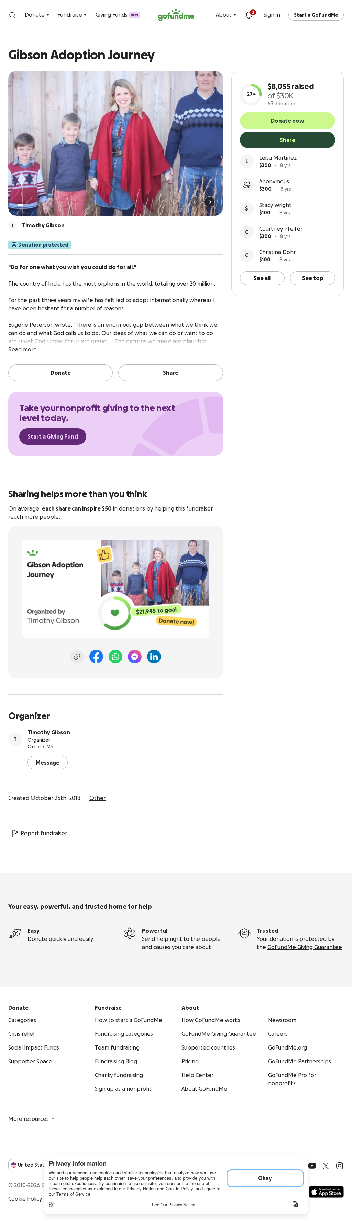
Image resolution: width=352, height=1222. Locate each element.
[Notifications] (248, 15)
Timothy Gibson (49, 732)
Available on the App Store (326, 1192)
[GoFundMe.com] (176, 15)
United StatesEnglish (44, 1165)
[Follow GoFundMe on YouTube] (312, 1166)
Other (97, 798)
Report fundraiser (44, 833)
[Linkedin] (154, 656)
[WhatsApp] (115, 656)
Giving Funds (117, 15)
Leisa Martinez (278, 158)
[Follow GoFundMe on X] (326, 1166)
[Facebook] (96, 656)
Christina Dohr (277, 252)
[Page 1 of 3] (20, 205)
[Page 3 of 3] (32, 205)
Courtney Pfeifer (280, 229)
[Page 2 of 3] (27, 205)
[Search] (12, 15)
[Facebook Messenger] (135, 656)
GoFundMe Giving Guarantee (304, 947)
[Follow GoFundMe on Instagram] (339, 1166)
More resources (28, 1119)
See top (312, 278)
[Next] (209, 201)
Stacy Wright (275, 205)
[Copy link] (77, 656)
